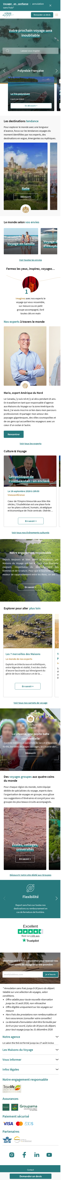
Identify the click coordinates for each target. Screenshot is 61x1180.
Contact (30, 1169)
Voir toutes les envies (30, 259)
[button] (8, 15)
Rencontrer (14, 434)
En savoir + (30, 587)
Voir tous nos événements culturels (30, 532)
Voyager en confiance (15, 3)
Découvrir (25, 196)
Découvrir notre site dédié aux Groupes (30, 875)
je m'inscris (51, 974)
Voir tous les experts (30, 443)
